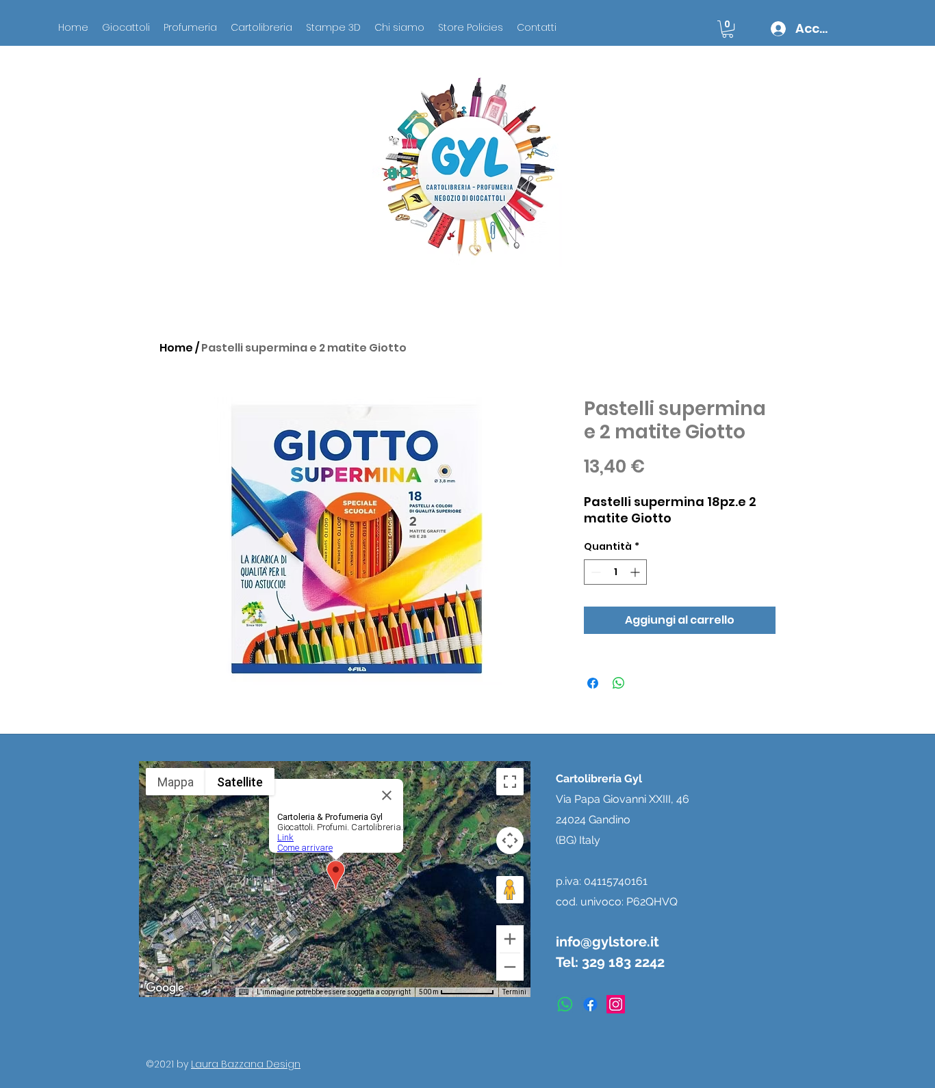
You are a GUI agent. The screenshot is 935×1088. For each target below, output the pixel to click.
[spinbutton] (615, 572)
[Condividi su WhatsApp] (619, 683)
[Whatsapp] (565, 1004)
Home (176, 348)
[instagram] (615, 1004)
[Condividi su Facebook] (593, 683)
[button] (727, 29)
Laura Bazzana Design (245, 1064)
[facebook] (590, 1004)
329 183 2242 (623, 962)
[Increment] (636, 572)
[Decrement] (594, 572)
